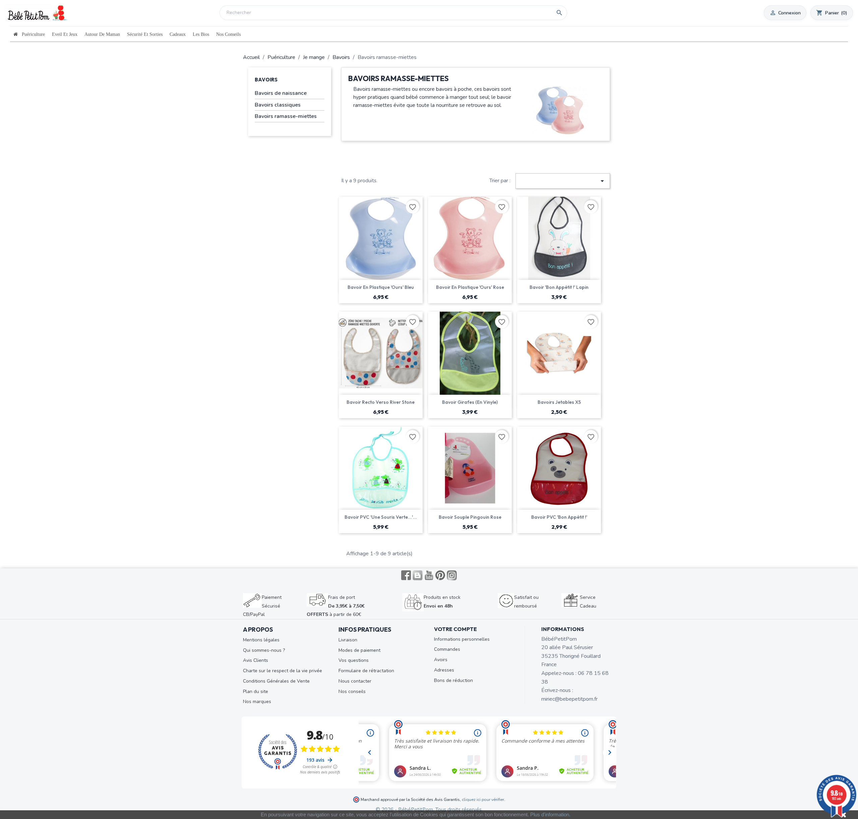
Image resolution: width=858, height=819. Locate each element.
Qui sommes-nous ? (264, 650)
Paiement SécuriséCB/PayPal (262, 606)
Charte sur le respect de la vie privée (282, 671)
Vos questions (354, 660)
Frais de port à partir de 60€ (336, 606)
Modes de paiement (359, 650)
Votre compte (455, 629)
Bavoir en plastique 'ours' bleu (381, 287)
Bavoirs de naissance (281, 93)
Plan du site (255, 691)
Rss (418, 575)
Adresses (444, 670)
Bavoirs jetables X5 (559, 402)
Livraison (348, 640)
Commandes (447, 649)
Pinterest (440, 575)
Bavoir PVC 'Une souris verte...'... (381, 517)
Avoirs (440, 659)
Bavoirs (266, 79)
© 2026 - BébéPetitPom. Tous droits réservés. (429, 809)
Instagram (452, 575)
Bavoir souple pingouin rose (470, 517)
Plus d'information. (550, 814)
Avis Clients (255, 660)
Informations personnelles (462, 639)
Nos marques (257, 701)
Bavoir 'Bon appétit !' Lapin (559, 287)
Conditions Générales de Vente (276, 681)
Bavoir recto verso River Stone (381, 402)
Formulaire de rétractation (366, 671)
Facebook (406, 575)
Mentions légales (261, 640)
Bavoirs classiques (278, 105)
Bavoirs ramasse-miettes (286, 116)
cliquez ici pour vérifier (483, 799)
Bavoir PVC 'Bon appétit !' (559, 517)
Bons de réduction (453, 680)
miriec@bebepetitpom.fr (569, 699)
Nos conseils (352, 691)
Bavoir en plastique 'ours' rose (470, 287)
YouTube (429, 575)
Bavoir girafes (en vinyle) (470, 402)
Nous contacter (355, 681)
